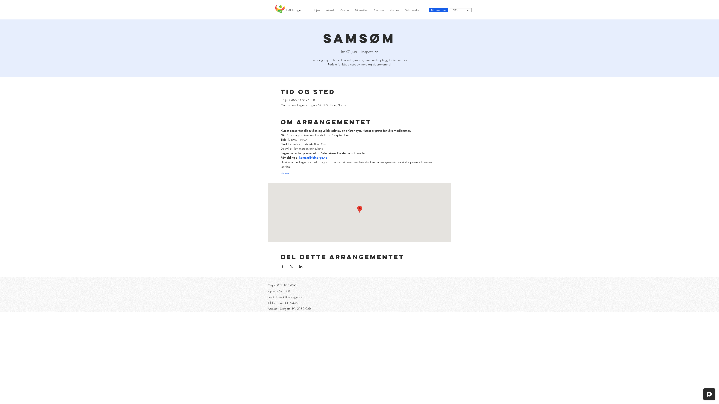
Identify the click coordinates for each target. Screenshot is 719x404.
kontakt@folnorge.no (289, 297)
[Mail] (225, 3)
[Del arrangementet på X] (291, 266)
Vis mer (285, 173)
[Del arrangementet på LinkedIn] (301, 266)
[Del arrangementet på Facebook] (282, 266)
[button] (288, 3)
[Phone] (273, 3)
